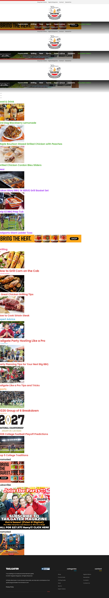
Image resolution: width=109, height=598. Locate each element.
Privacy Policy (10, 587)
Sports (48, 24)
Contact (61, 2)
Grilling (33, 24)
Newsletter (68, 2)
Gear (41, 24)
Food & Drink (23, 24)
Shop (59, 574)
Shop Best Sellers (42, 2)
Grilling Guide (62, 580)
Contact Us (86, 583)
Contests (71, 24)
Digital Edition (87, 574)
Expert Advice (59, 24)
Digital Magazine (53, 2)
